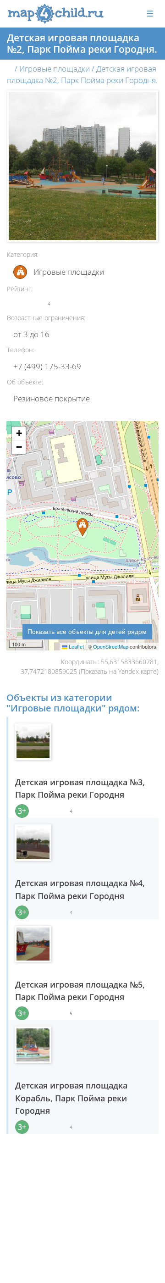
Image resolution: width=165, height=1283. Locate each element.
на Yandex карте (133, 671)
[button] (19, 433)
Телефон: (20, 349)
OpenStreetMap (110, 646)
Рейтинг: (20, 288)
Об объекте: (25, 382)
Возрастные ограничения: (46, 317)
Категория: (22, 254)
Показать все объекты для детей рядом (87, 631)
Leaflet (75, 646)
